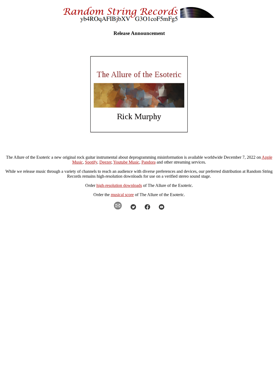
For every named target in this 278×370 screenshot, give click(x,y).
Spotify (91, 162)
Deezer (105, 162)
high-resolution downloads (119, 185)
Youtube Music (126, 162)
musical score (122, 194)
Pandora (148, 162)
